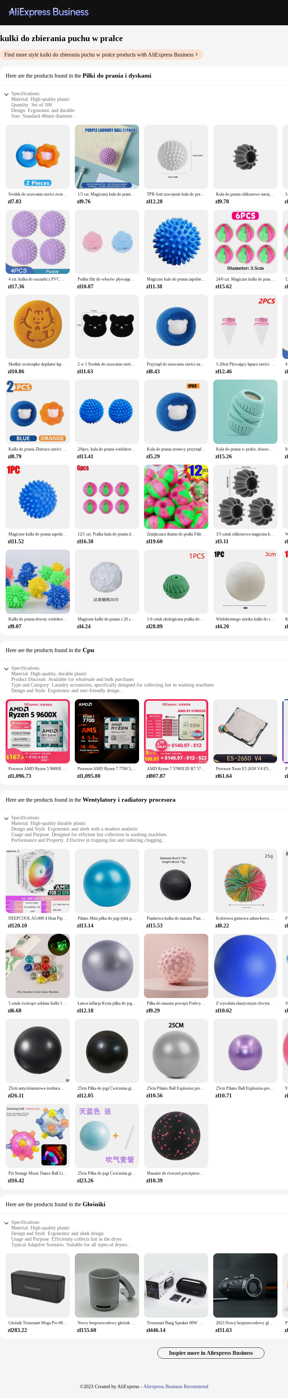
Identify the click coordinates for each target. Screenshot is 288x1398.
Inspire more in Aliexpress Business (211, 1353)
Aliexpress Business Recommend (175, 1386)
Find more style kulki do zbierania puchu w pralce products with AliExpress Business (99, 55)
